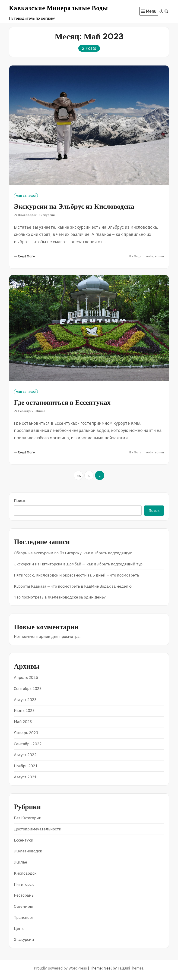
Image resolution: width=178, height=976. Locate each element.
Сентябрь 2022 (28, 743)
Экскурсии (47, 215)
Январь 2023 (26, 732)
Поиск (19, 500)
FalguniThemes (130, 968)
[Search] (166, 11)
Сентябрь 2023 (28, 688)
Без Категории (27, 817)
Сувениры (23, 906)
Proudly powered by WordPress (60, 968)
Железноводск (28, 851)
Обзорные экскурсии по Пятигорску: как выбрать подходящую (73, 552)
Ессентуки (26, 411)
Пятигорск (24, 884)
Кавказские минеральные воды (58, 8)
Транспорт (24, 917)
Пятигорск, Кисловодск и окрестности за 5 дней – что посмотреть (76, 575)
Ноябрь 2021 (26, 765)
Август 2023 (25, 699)
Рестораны (24, 895)
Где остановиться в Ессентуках (62, 402)
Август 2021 (25, 777)
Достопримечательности (37, 829)
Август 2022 (25, 754)
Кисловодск (27, 215)
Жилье (40, 411)
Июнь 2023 (24, 710)
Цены (19, 928)
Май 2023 (23, 721)
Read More (26, 256)
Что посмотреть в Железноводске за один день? (60, 597)
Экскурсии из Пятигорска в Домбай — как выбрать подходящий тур (78, 564)
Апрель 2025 (26, 677)
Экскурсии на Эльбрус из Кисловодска (74, 206)
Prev (78, 475)
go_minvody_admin (149, 256)
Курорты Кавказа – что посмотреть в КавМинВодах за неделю (73, 586)
